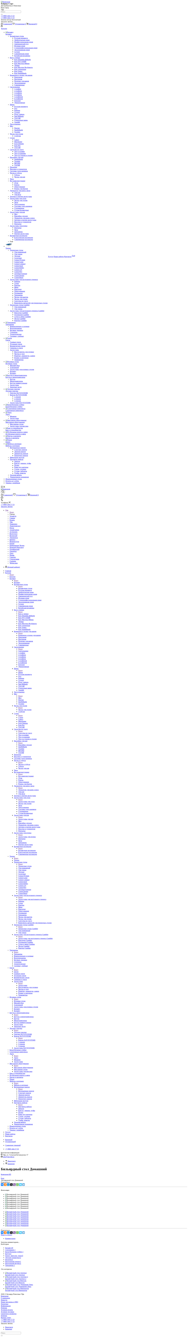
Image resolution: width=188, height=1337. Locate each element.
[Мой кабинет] (2, 26)
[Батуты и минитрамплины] (27, 375)
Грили (16, 972)
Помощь (4, 1308)
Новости (4, 1300)
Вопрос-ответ (6, 1318)
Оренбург (13, 551)
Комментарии (10, 1238)
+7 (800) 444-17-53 (7, 16)
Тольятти (13, 516)
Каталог (13, 577)
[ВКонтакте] (2, 1184)
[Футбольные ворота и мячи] (27, 432)
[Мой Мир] (8, 1184)
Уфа (11, 522)
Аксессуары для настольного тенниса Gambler (35, 938)
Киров (12, 543)
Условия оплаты (7, 1310)
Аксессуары (22, 985)
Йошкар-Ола (14, 541)
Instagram (11, 1164)
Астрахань (13, 532)
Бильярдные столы (25, 588)
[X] (11, 1184)
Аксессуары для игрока (27, 837)
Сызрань (13, 561)
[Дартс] (27, 413)
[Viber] (14, 1184)
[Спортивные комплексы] (27, 409)
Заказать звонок (7, 506)
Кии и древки (23, 614)
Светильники (23, 651)
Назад (12, 512)
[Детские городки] (27, 389)
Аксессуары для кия (25, 819)
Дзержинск (14, 538)
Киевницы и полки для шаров (29, 635)
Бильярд (17, 582)
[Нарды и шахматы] (27, 436)
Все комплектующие (26, 776)
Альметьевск (14, 530)
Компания (4, 1296)
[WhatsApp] (17, 1184)
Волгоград (13, 534)
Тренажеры (18, 954)
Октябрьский (14, 549)
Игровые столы (19, 1001)
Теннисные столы (25, 866)
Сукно (20, 717)
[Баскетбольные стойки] (27, 405)
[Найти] (2, 14)
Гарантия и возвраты (8, 1314)
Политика (4, 1304)
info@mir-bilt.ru (8, 1157)
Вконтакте (12, 1161)
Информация (6, 1306)
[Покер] (27, 440)
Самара (12, 518)
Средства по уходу (25, 733)
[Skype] (20, 1184)
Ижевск (12, 540)
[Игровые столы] (27, 362)
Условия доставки (7, 1312)
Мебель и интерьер (21, 1085)
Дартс (16, 1058)
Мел (19, 698)
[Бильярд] (27, 32)
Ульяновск (13, 524)
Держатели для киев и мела (28, 790)
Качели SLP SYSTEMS (26, 1040)
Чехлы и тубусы (24, 764)
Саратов (13, 557)
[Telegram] (23, 1184)
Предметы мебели (25, 1107)
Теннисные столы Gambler (28, 929)
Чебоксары (14, 563)
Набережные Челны (17, 545)
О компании (5, 1298)
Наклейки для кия (25, 745)
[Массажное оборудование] (27, 420)
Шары (20, 672)
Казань (12, 520)
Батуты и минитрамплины (24, 1017)
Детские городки (20, 1032)
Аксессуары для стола (26, 801)
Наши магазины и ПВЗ (9, 1302)
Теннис (16, 860)
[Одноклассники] (5, 1184)
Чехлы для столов (24, 710)
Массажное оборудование (23, 1067)
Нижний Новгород (17, 547)
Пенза (12, 528)
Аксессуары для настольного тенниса (32, 899)
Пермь (12, 555)
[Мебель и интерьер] (27, 444)
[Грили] (27, 338)
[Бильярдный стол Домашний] (17, 1212)
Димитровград (15, 526)
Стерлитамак (14, 559)
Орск (11, 553)
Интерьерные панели (26, 1091)
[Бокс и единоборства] (27, 428)
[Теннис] (27, 244)
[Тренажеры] (27, 323)
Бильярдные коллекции (27, 850)
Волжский (13, 536)
